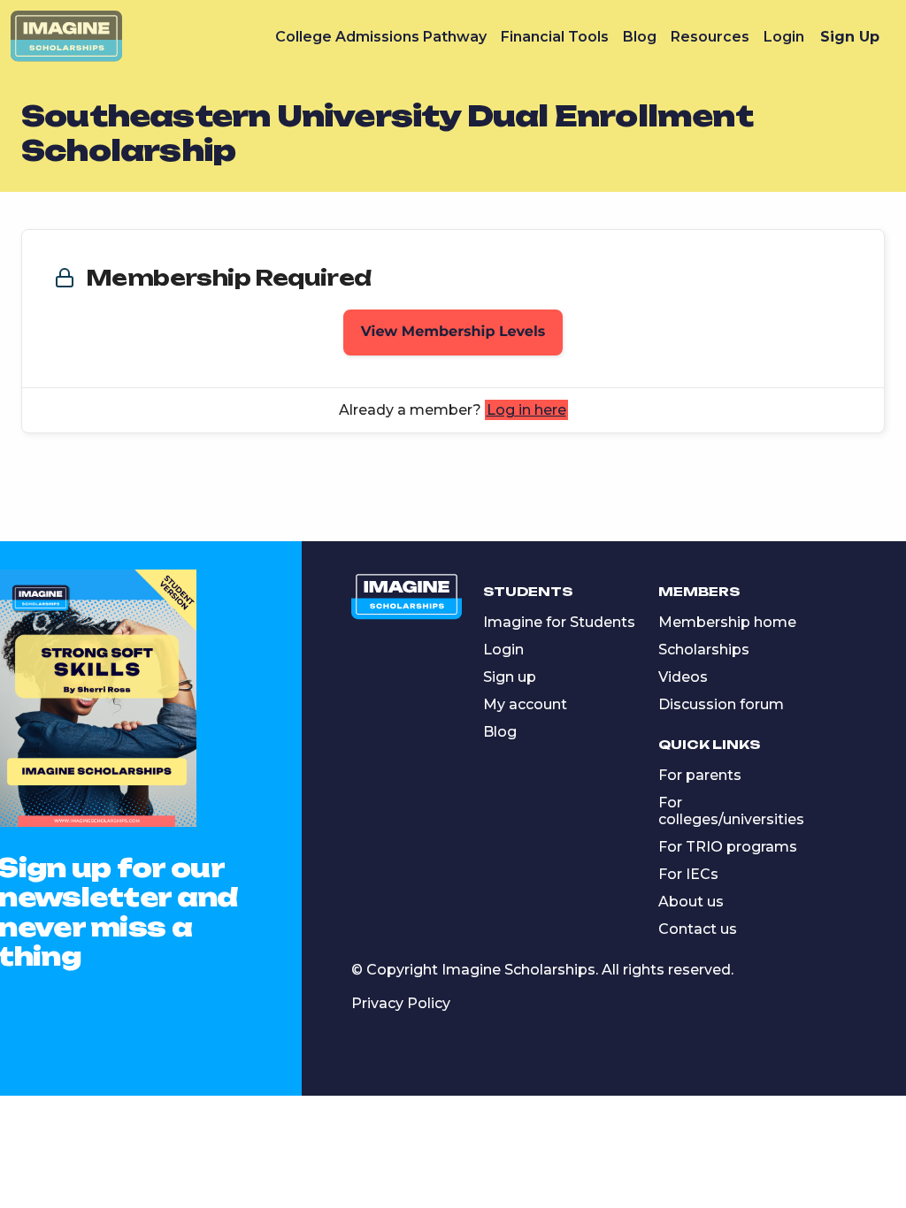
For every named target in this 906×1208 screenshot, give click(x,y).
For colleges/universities (731, 811)
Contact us (697, 929)
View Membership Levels (453, 332)
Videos (683, 677)
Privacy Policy (400, 1003)
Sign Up (849, 36)
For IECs (688, 874)
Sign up (509, 677)
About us (691, 901)
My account (525, 704)
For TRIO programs (727, 846)
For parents (699, 775)
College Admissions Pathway (381, 36)
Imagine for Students (559, 622)
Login (784, 36)
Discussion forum (721, 704)
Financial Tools (555, 36)
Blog (639, 36)
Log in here (526, 409)
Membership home (727, 622)
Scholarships (703, 649)
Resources (710, 36)
